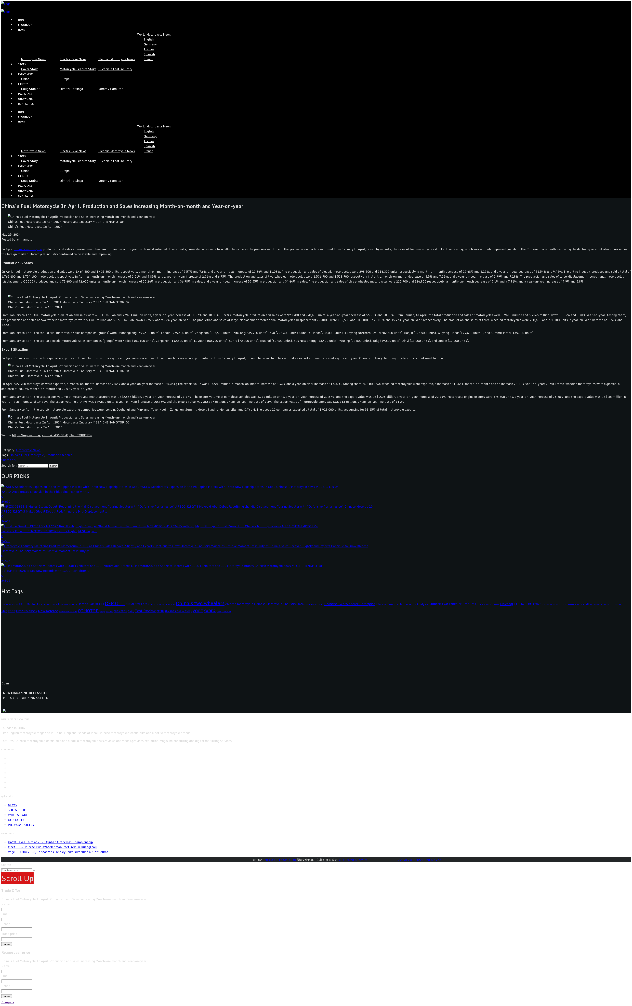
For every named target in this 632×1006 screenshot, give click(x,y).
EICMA (519, 604)
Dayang (506, 604)
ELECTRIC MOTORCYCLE (569, 604)
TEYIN (160, 611)
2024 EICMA (49, 604)
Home (21, 20)
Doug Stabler (30, 88)
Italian (149, 49)
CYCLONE (494, 604)
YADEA (210, 611)
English (149, 39)
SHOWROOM (25, 25)
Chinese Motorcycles (313, 604)
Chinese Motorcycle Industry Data (279, 603)
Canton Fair (86, 604)
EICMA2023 (533, 604)
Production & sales (59, 454)
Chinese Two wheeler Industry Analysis (402, 604)
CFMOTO (115, 603)
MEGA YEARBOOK (26, 611)
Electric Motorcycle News (116, 59)
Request (7, 944)
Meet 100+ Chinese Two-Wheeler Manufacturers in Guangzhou (52, 846)
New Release (48, 611)
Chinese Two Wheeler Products (452, 604)
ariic (58, 604)
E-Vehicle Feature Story (115, 69)
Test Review (145, 611)
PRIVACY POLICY (21, 824)
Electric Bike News (73, 59)
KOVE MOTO (607, 604)
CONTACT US (26, 104)
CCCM (99, 603)
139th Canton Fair (30, 604)
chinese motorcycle (239, 603)
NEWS (12, 804)
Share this (8, 459)
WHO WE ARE (25, 99)
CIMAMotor (483, 604)
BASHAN (64, 604)
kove (596, 604)
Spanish (149, 54)
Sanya (102, 611)
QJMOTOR (88, 610)
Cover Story (29, 69)
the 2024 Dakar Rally (178, 611)
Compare (7, 1002)
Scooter (109, 611)
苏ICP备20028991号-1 (354, 859)
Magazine (8, 610)
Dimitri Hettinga (71, 88)
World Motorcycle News (154, 34)
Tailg (131, 611)
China (25, 78)
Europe (65, 78)
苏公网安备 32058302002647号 (420, 859)
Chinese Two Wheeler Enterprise (349, 604)
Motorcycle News (33, 59)
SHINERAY (120, 611)
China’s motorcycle (28, 249)
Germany (150, 44)
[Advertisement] (100, 650)
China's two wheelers (200, 603)
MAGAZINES (25, 94)
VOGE (198, 611)
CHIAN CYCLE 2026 (137, 604)
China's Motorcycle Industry (162, 604)
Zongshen (226, 611)
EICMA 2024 (548, 604)
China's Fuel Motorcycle (27, 454)
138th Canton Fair (9, 604)
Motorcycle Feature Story (78, 69)
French (148, 59)
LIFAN (617, 604)
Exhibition (587, 604)
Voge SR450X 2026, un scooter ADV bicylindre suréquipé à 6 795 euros (58, 851)
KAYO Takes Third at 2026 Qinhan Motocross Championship (50, 842)
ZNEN (219, 611)
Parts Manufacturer (68, 611)
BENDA (73, 604)
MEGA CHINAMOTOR (280, 859)
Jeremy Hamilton (110, 88)
